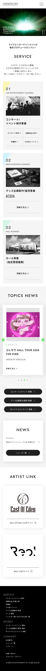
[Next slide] (43, 340)
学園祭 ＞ (14, 141)
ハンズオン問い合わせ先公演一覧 (18, 617)
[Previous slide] (3, 340)
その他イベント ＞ (32, 141)
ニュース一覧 (21, 453)
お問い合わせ (10, 653)
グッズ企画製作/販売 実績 (21, 400)
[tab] (18, 380)
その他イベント (11, 607)
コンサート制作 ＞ (14, 133)
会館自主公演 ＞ (31, 133)
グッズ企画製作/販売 (13, 610)
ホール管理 (10, 613)
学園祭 (8, 604)
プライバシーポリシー (14, 656)
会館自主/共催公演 (13, 601)
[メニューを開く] (41, 4)
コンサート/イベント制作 (15, 598)
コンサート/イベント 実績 (21, 391)
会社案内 (9, 640)
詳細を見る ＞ (23, 207)
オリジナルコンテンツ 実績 (21, 409)
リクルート (10, 646)
